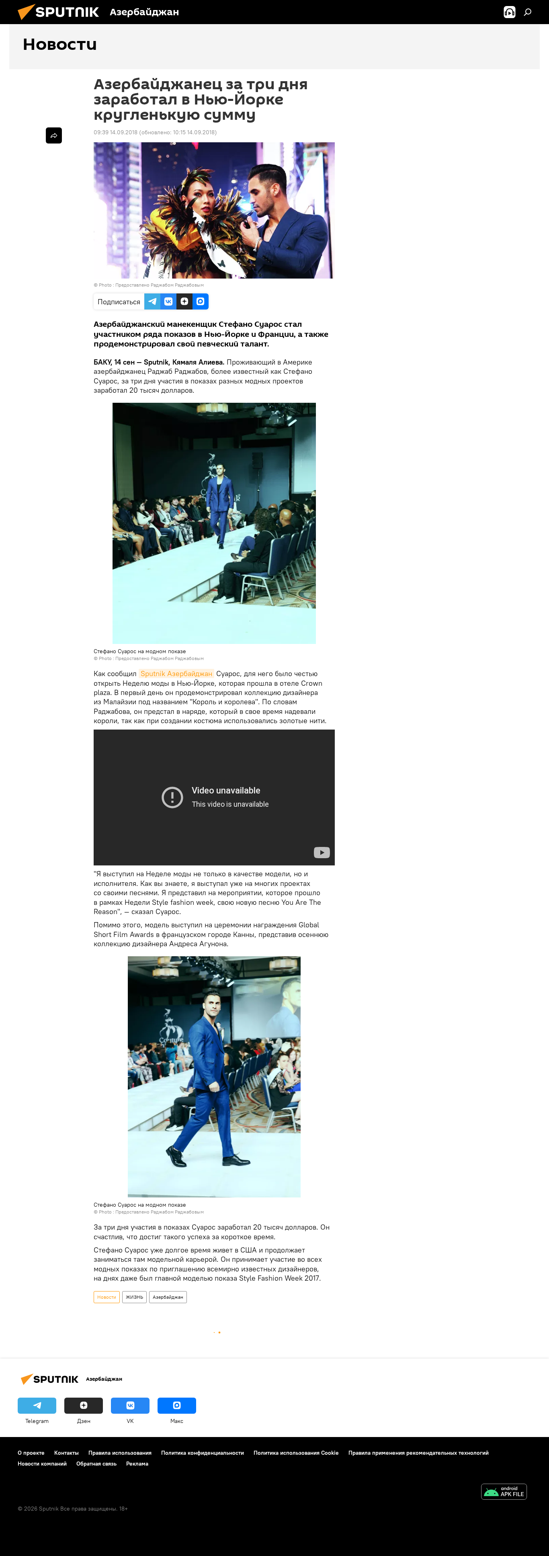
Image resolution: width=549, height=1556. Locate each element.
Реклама (137, 1463)
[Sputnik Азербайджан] (61, 22)
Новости (106, 1297)
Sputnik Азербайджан (176, 673)
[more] (54, 135)
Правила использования (120, 1452)
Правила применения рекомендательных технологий (418, 1452)
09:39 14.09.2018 (115, 132)
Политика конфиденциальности (202, 1452)
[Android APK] (504, 1493)
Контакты (66, 1452)
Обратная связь (96, 1463)
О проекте (31, 1452)
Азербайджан (168, 1297)
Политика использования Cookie (296, 1452)
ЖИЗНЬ (134, 1297)
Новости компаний (42, 1463)
